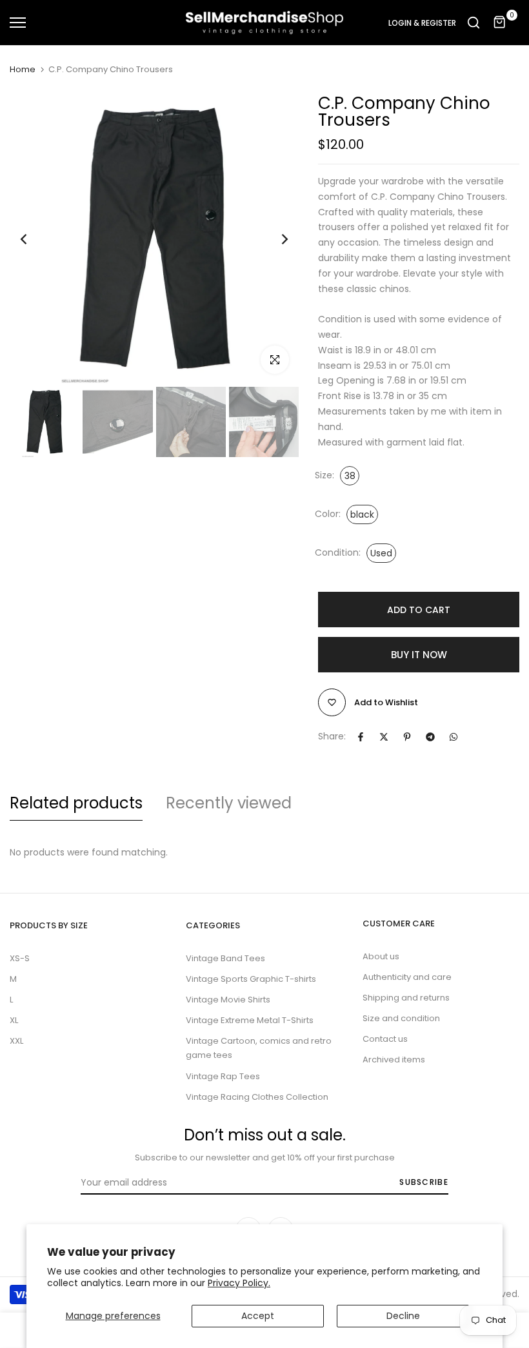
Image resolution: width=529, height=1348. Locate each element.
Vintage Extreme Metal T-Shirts (250, 1020)
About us (381, 956)
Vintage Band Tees (225, 958)
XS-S (20, 958)
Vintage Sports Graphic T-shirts (251, 979)
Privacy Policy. (239, 1282)
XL (14, 1020)
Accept (257, 1315)
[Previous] (33, 239)
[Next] (274, 239)
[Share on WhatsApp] (453, 737)
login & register (422, 23)
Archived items (394, 1059)
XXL (16, 1041)
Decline (403, 1315)
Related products (76, 803)
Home (22, 69)
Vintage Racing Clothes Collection (257, 1097)
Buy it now (419, 654)
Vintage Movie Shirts (228, 999)
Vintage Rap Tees (223, 1076)
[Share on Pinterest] (407, 737)
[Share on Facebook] (360, 737)
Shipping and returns (406, 997)
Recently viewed (229, 803)
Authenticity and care (407, 977)
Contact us (385, 1039)
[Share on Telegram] (430, 737)
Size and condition (401, 1018)
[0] (500, 22)
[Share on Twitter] (384, 737)
